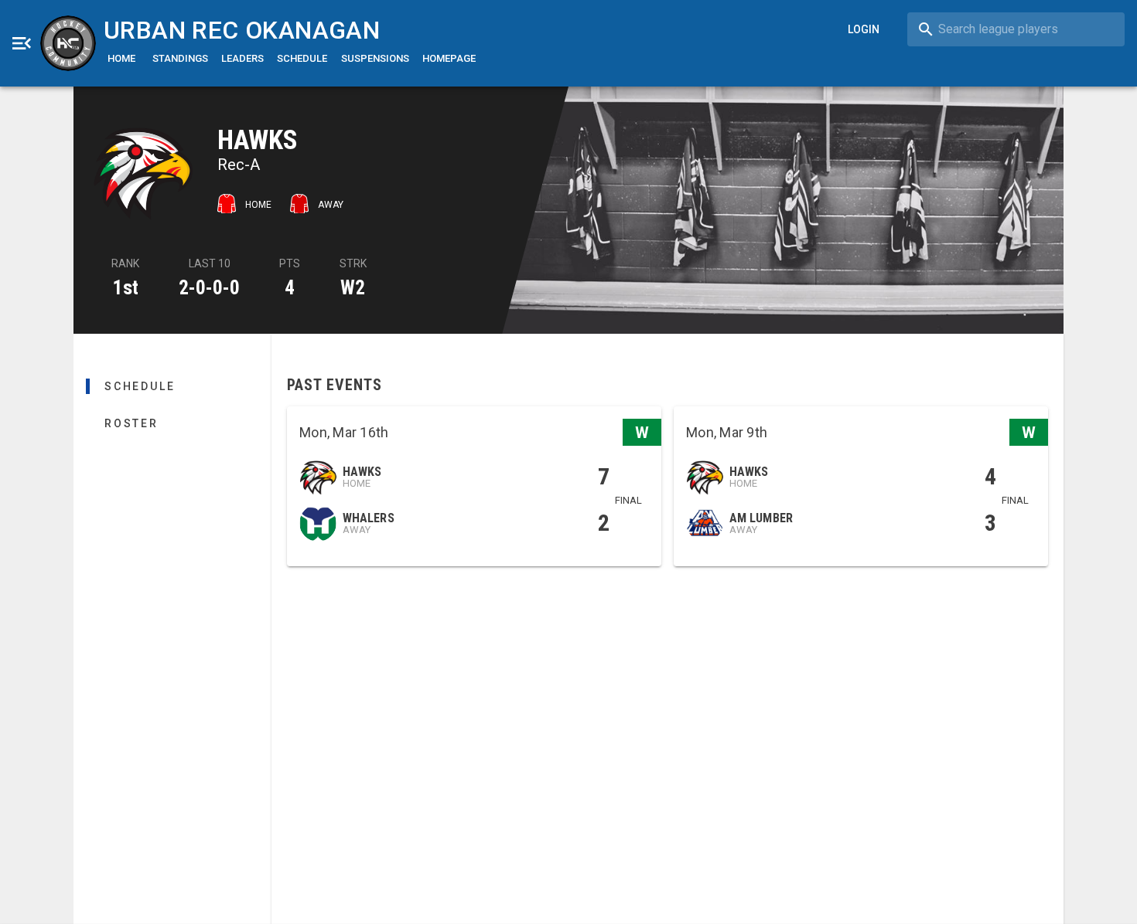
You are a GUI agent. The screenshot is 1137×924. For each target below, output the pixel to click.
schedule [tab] (139, 386)
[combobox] (1016, 29)
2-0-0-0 (209, 288)
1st (125, 288)
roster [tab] (131, 423)
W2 (352, 288)
